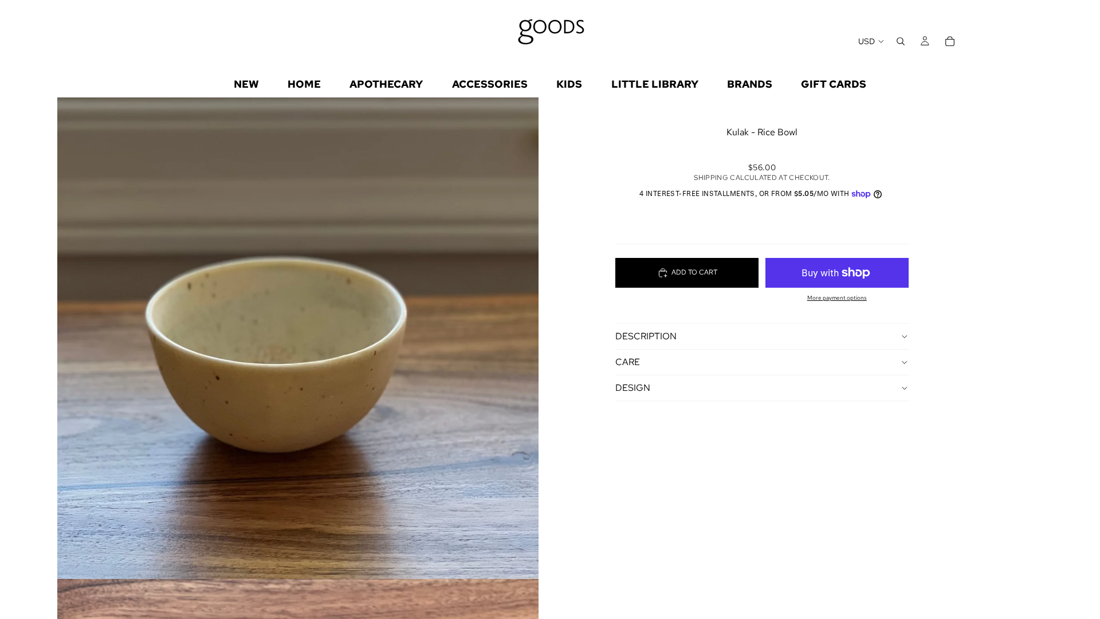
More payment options (837, 297)
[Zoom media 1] (298, 338)
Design (632, 388)
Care (627, 362)
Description (646, 336)
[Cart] (949, 41)
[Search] (900, 41)
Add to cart (694, 272)
